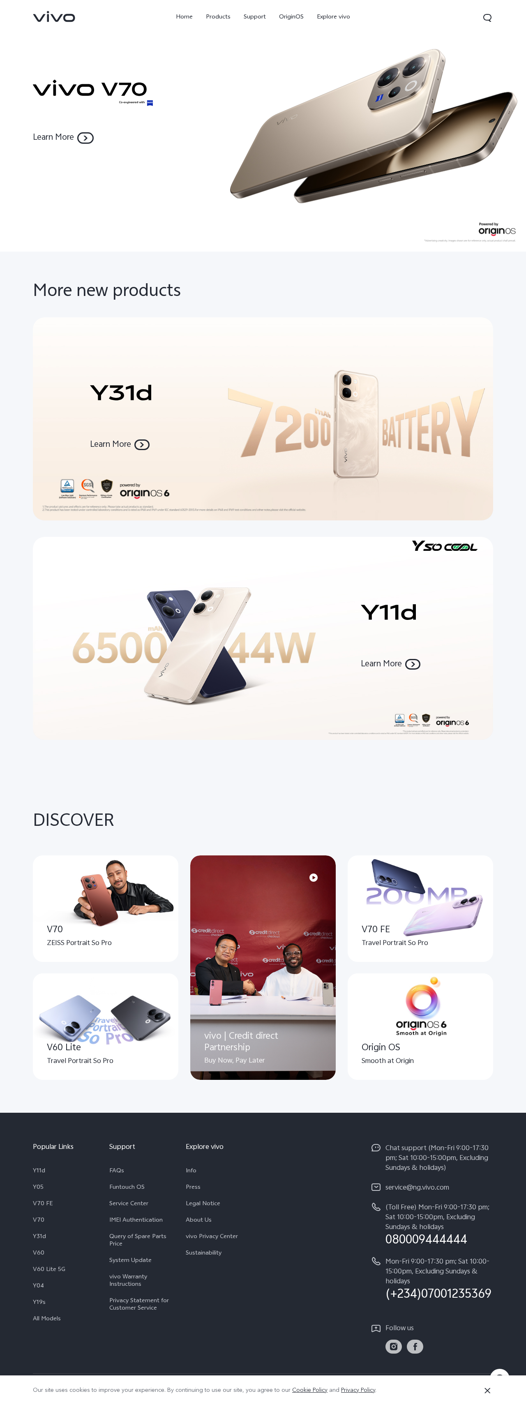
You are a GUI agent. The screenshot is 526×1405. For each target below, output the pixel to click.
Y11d (39, 1171)
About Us (199, 1221)
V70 (38, 1221)
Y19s (39, 1303)
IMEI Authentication (136, 1221)
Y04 (38, 1286)
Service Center (128, 1204)
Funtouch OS (127, 1188)
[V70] (263, 126)
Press (193, 1188)
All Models (47, 1319)
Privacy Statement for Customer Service (139, 1305)
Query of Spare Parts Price (137, 1241)
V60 (38, 1253)
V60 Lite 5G (49, 1270)
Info (191, 1171)
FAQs (116, 1171)
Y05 (38, 1188)
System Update (130, 1261)
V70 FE (43, 1204)
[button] (487, 17)
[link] (54, 16)
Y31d (39, 1237)
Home (184, 17)
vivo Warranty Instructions (128, 1281)
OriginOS (291, 17)
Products (218, 17)
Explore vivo (333, 17)
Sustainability (203, 1253)
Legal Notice (203, 1204)
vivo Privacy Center (212, 1237)
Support (255, 17)
